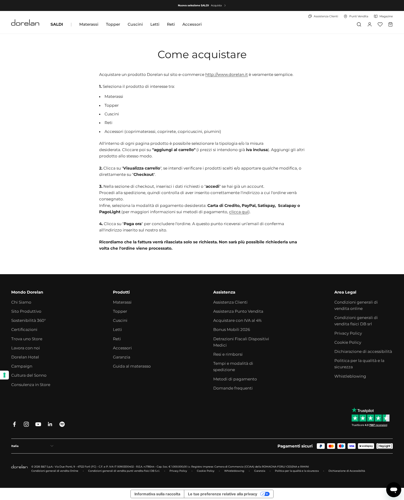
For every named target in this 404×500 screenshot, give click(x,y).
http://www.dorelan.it (226, 74)
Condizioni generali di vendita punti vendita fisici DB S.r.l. (124, 470)
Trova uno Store (26, 339)
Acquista (216, 5)
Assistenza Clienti (230, 302)
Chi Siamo (21, 302)
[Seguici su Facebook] (14, 424)
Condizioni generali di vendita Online (54, 470)
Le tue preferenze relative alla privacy (222, 494)
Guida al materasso (132, 366)
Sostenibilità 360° (28, 320)
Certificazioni (24, 329)
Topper (113, 24)
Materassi (88, 24)
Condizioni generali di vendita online (356, 305)
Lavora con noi (25, 348)
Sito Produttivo (26, 311)
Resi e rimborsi (228, 354)
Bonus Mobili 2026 (231, 329)
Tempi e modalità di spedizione (233, 366)
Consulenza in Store (30, 384)
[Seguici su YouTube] (38, 424)
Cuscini (135, 24)
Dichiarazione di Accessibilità (346, 470)
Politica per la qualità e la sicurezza (359, 363)
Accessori (192, 24)
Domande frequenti (233, 388)
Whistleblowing (350, 376)
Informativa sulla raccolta (157, 494)
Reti (171, 24)
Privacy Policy (348, 333)
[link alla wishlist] (380, 24)
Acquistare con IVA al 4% (237, 320)
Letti (154, 24)
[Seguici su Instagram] (26, 424)
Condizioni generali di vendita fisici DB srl (356, 320)
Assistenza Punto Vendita (238, 311)
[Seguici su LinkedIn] (50, 424)
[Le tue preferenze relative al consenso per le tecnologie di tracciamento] (4, 375)
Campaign (21, 366)
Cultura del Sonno (29, 375)
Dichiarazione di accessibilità (363, 351)
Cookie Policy (347, 342)
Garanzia (121, 357)
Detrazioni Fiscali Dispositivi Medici (241, 342)
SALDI (56, 24)
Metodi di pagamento (235, 379)
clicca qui (238, 211)
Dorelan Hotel (25, 357)
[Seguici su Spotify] (62, 424)
